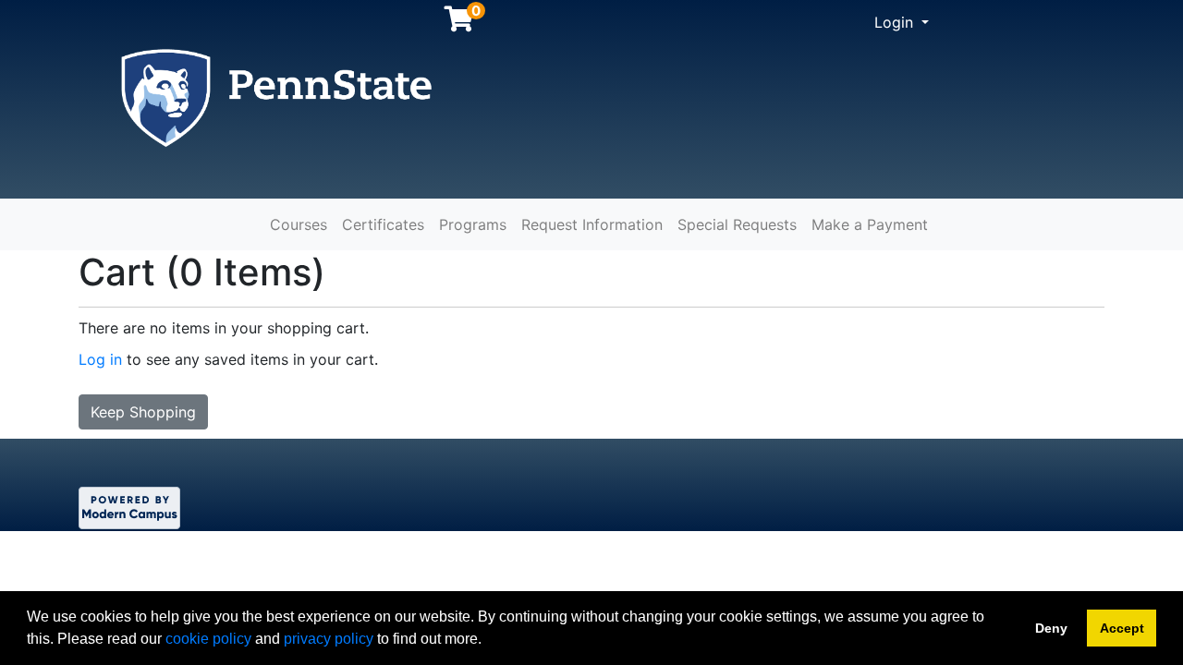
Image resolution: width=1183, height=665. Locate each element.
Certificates (383, 224)
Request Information (592, 224)
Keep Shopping (143, 412)
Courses (298, 224)
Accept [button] (1122, 628)
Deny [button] (1051, 628)
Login (896, 22)
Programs (472, 224)
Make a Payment (869, 224)
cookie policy (208, 639)
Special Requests (737, 224)
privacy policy (328, 639)
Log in (100, 359)
